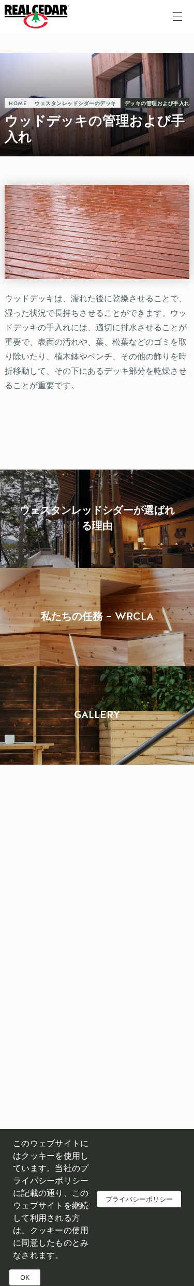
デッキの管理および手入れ (157, 103)
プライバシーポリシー (139, 1199)
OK (24, 1277)
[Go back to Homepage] (39, 16)
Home (17, 103)
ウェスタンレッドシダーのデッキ (75, 103)
